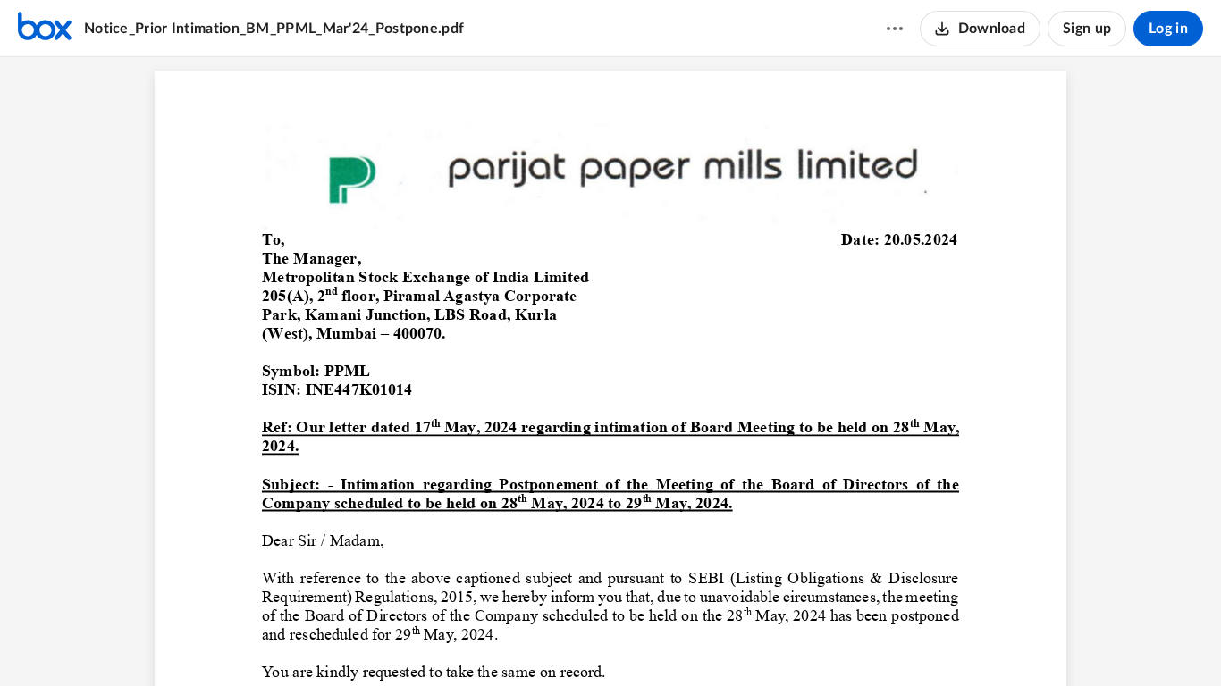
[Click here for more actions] (895, 28)
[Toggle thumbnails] (511, 642)
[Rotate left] (675, 642)
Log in (1168, 28)
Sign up (1087, 28)
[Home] (45, 29)
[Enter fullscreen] (709, 642)
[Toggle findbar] (543, 642)
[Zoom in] (640, 642)
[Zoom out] (579, 642)
